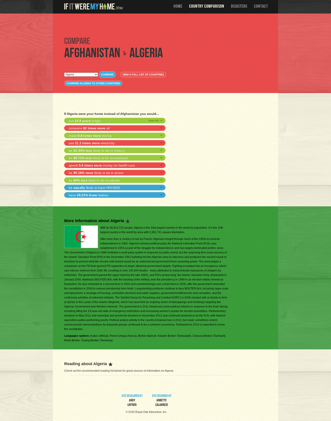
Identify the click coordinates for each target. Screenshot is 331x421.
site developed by (132, 400)
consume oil (89, 128)
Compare (107, 74)
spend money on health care (102, 165)
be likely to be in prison (96, 173)
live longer (85, 121)
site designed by (161, 400)
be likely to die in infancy (97, 150)
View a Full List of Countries (143, 74)
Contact (261, 7)
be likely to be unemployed (98, 158)
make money (90, 135)
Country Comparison (206, 7)
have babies (88, 195)
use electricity (92, 143)
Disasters (239, 7)
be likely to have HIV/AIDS (94, 187)
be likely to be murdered (94, 180)
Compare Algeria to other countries (93, 83)
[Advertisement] (167, 25)
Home (178, 7)
